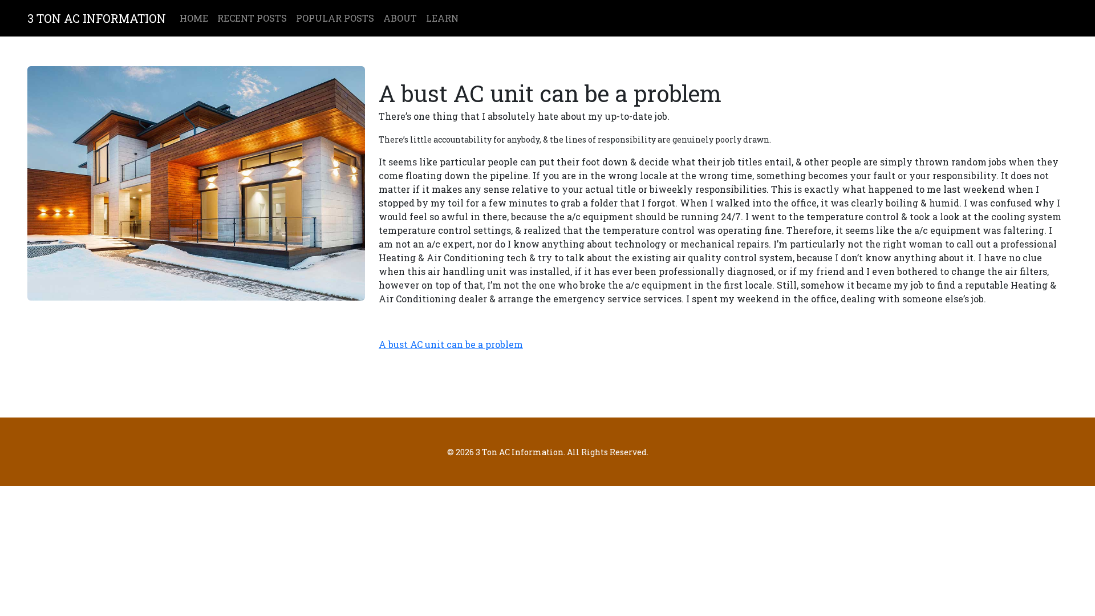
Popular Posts (335, 18)
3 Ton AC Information (96, 18)
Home (194, 18)
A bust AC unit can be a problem (451, 344)
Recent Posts (252, 18)
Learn (442, 18)
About (400, 18)
